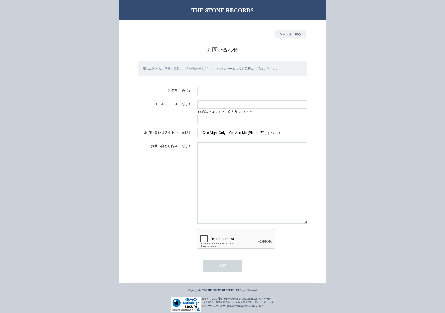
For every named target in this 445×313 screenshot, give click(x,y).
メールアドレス (166, 104)
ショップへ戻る (290, 34)
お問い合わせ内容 (164, 146)
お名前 (173, 90)
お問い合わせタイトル (161, 132)
